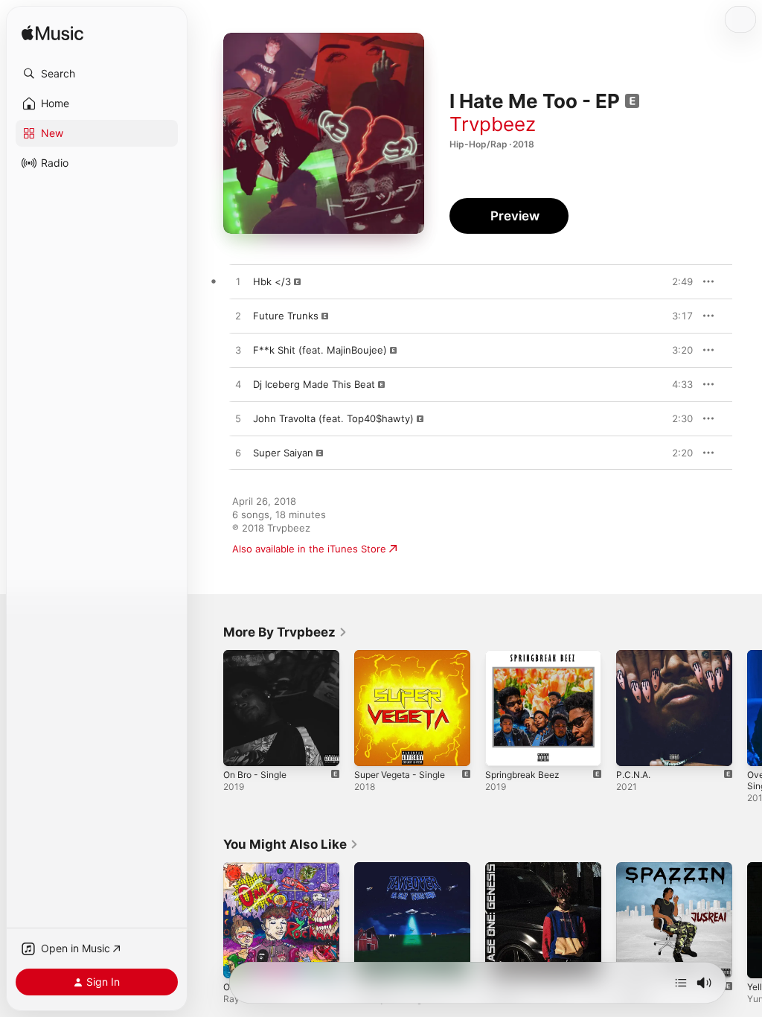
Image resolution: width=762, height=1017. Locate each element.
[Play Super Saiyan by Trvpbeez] (238, 453)
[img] (52, 33)
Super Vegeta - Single (399, 774)
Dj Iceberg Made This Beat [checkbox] (314, 384)
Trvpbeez (492, 124)
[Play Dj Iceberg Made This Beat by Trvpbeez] (238, 385)
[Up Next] (681, 982)
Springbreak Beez (522, 774)
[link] (285, 632)
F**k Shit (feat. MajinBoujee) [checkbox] (320, 350)
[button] (96, 73)
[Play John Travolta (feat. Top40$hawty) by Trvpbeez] (238, 419)
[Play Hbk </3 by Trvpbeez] (238, 282)
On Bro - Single (254, 774)
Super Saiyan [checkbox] (283, 453)
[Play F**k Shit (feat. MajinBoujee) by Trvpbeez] (238, 350)
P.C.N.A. (633, 774)
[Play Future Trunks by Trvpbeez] (238, 316)
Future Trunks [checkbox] (285, 316)
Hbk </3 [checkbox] (272, 281)
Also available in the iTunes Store (309, 549)
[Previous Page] (208, 708)
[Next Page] (747, 708)
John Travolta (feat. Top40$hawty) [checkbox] (333, 418)
